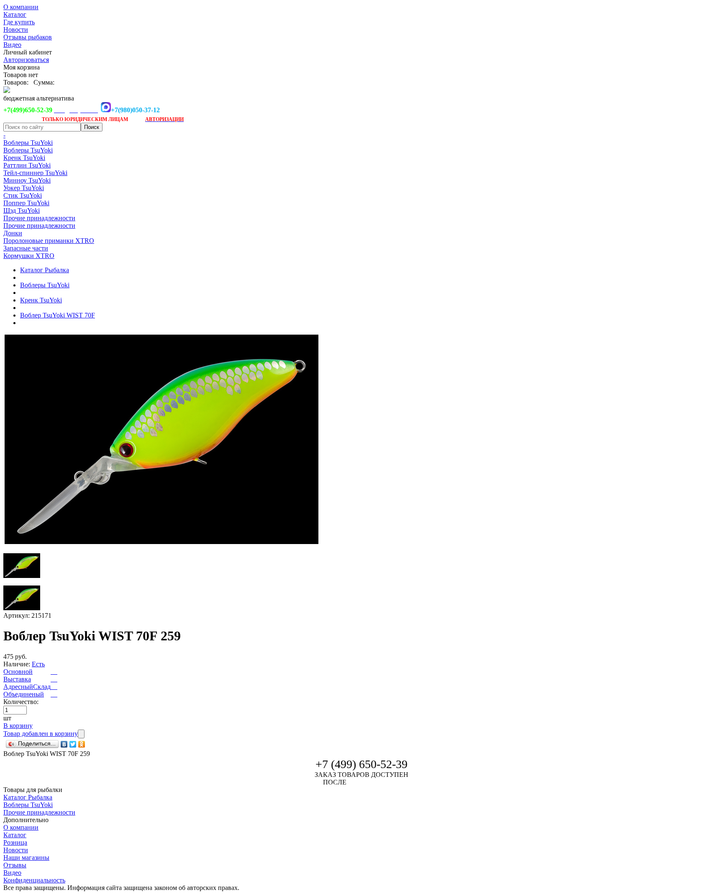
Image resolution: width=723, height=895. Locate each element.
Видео (12, 44)
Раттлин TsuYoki (27, 165)
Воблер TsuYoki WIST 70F (57, 315)
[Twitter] (73, 744)
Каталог (14, 14)
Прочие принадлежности (39, 218)
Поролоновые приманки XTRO (48, 240)
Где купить (19, 22)
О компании (20, 6)
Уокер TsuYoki (23, 187)
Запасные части (25, 248)
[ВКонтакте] (64, 744)
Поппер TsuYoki (26, 202)
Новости (15, 29)
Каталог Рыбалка (44, 269)
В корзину (18, 725)
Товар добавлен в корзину (40, 733)
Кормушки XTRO (28, 255)
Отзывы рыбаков (27, 37)
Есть (38, 664)
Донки (12, 233)
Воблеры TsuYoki (28, 142)
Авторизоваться (26, 59)
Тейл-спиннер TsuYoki (35, 172)
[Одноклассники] (81, 744)
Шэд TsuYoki (21, 210)
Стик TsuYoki (22, 195)
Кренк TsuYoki (24, 157)
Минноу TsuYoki (27, 180)
